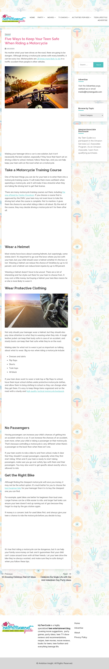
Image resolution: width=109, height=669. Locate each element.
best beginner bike (13, 488)
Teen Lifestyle (100, 17)
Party (40, 17)
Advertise (102, 20)
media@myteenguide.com (90, 92)
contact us (83, 88)
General (8, 34)
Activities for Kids (80, 17)
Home (32, 17)
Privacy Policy (80, 637)
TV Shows (63, 17)
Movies (50, 17)
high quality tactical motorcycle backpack (45, 391)
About (77, 632)
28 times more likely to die (49, 58)
